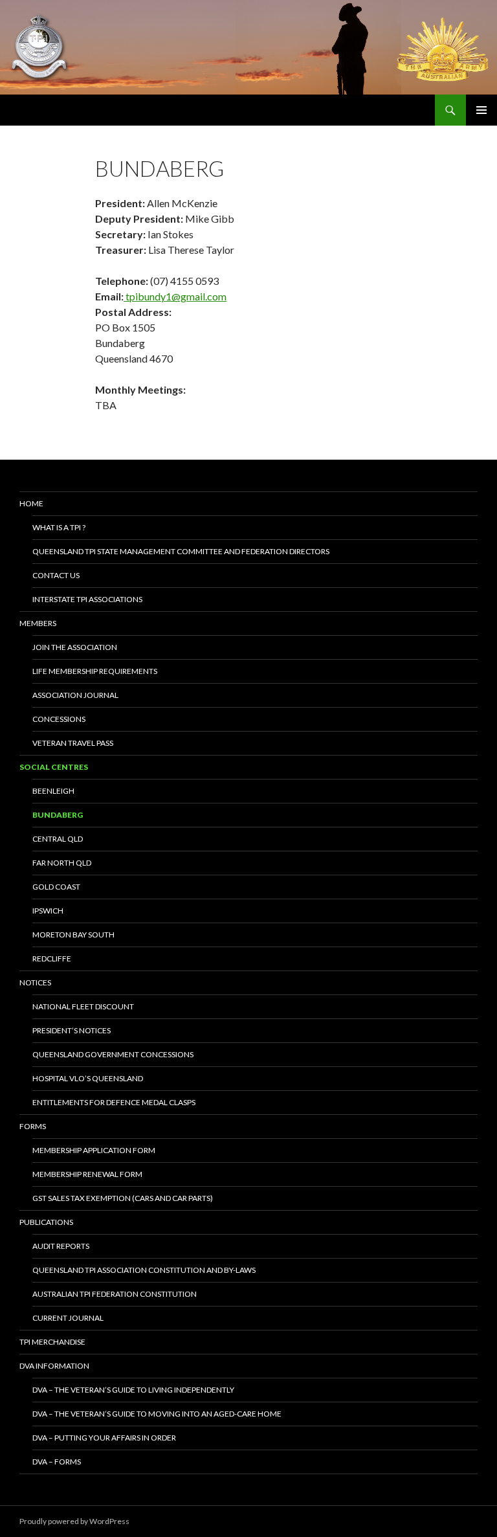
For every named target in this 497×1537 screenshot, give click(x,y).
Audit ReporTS (60, 1246)
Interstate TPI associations (87, 599)
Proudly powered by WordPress (74, 1521)
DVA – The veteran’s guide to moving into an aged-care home (157, 1414)
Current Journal (68, 1318)
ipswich (47, 910)
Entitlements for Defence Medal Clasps (113, 1102)
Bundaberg (57, 815)
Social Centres (53, 767)
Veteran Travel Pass (72, 743)
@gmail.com (198, 296)
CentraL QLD (57, 839)
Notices (35, 982)
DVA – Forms (56, 1461)
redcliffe (51, 958)
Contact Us (56, 575)
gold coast (56, 887)
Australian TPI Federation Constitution (114, 1294)
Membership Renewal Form (87, 1174)
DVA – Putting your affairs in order (104, 1437)
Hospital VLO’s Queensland (87, 1078)
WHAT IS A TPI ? (58, 527)
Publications (46, 1222)
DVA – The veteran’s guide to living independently (133, 1390)
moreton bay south (73, 934)
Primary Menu (481, 110)
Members (37, 623)
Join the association (74, 647)
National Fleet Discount (83, 1006)
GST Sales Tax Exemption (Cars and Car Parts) (122, 1198)
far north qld (61, 863)
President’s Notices (71, 1030)
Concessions (58, 719)
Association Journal (75, 695)
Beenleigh (53, 791)
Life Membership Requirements (94, 671)
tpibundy (145, 296)
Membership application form (93, 1150)
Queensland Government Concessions (112, 1054)
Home (31, 503)
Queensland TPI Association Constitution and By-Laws (144, 1270)
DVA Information (54, 1366)
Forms (32, 1126)
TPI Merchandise (52, 1342)
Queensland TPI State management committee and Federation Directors (180, 551)
